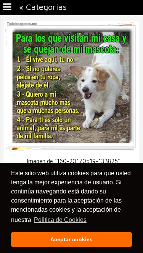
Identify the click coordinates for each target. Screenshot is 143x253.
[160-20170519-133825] (71, 150)
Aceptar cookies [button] (71, 239)
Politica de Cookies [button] (60, 220)
